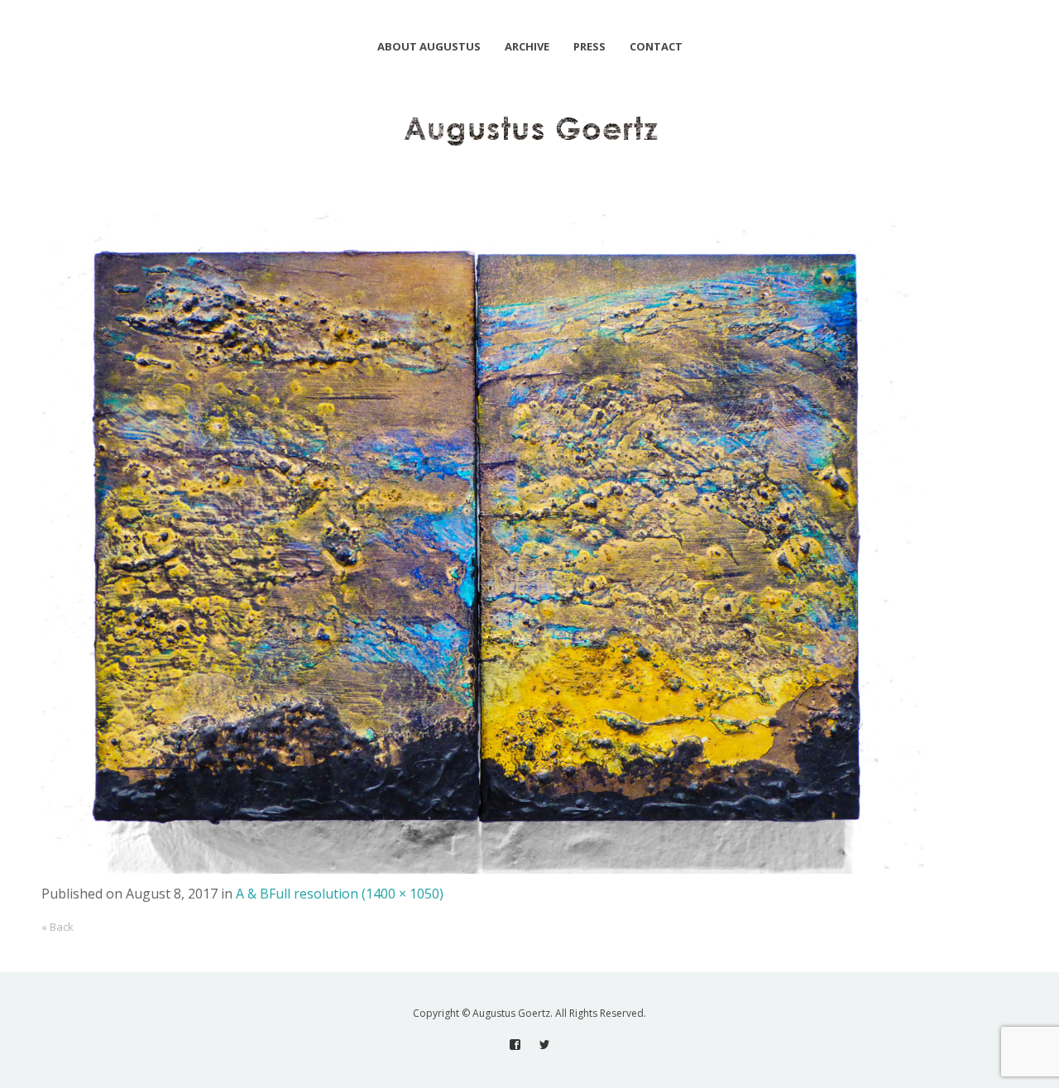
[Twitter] (544, 1044)
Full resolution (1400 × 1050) (356, 893)
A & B (252, 893)
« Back (57, 926)
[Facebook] (515, 1044)
